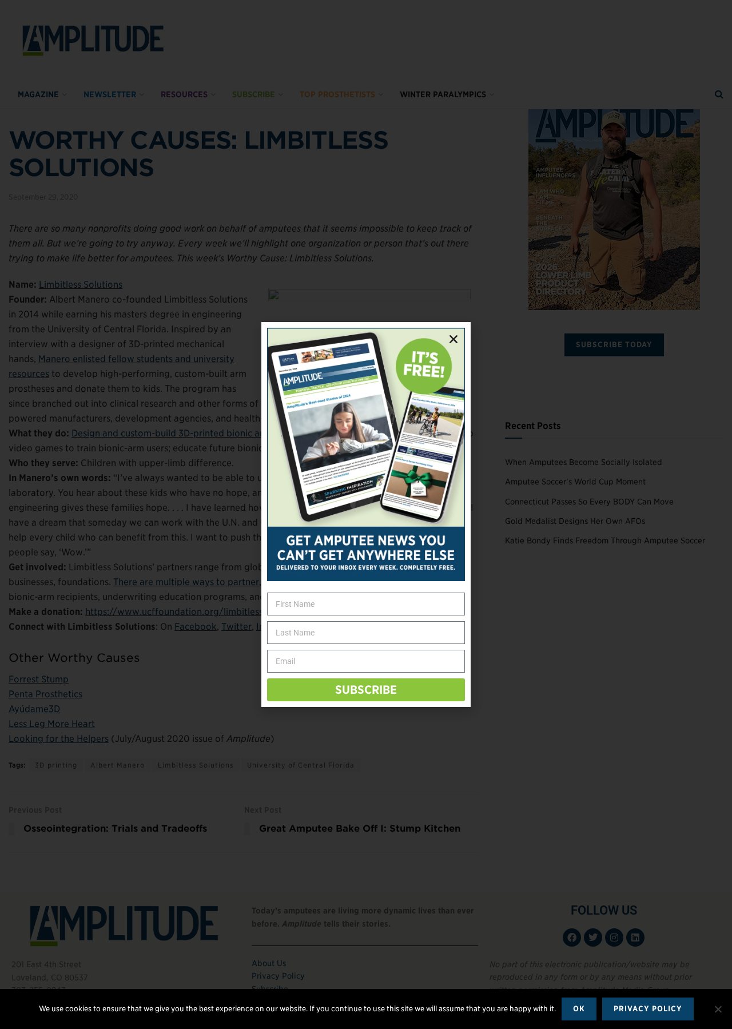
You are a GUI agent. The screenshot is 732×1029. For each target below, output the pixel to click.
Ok (579, 1008)
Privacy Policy (648, 1008)
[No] (717, 1009)
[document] (366, 514)
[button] (453, 339)
